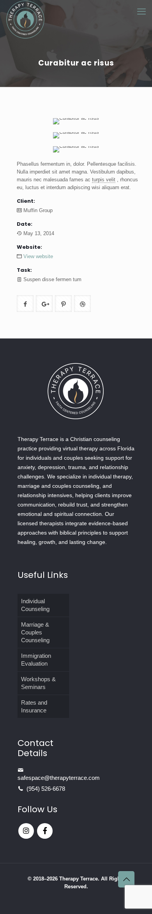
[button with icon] (25, 303)
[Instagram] (26, 831)
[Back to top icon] (126, 879)
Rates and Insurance (34, 706)
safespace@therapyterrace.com (59, 777)
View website (38, 256)
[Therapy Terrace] (25, 9)
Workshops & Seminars (38, 683)
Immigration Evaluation (36, 659)
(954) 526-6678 (46, 788)
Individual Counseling (35, 605)
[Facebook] (45, 831)
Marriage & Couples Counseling (35, 632)
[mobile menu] (141, 11)
